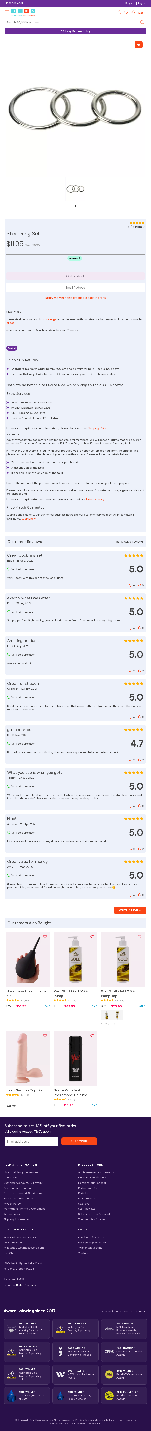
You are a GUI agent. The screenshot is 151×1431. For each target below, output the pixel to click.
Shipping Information (17, 1219)
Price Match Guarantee (18, 1198)
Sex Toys (83, 1203)
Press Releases (87, 1198)
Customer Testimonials (93, 1177)
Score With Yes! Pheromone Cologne (71, 1092)
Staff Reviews (86, 1208)
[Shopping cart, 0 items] (133, 12)
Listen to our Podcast (92, 1183)
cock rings (49, 319)
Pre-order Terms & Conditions (23, 1193)
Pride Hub (84, 1193)
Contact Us (11, 1177)
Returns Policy (95, 499)
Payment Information (17, 1188)
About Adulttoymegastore (21, 1172)
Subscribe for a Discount (94, 1214)
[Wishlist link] (126, 13)
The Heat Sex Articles (91, 1219)
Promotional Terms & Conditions (24, 1208)
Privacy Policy (12, 1203)
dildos (10, 323)
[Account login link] (119, 13)
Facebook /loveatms (91, 1237)
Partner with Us (88, 1188)
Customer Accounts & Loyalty (23, 1183)
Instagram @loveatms (92, 1242)
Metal (12, 348)
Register (130, 3)
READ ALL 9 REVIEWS (130, 541)
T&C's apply (42, 1131)
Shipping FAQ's (97, 428)
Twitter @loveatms (90, 1247)
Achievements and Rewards (96, 1172)
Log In (141, 3)
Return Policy (12, 1214)
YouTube (83, 1253)
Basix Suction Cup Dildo (26, 1090)
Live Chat (10, 1253)
